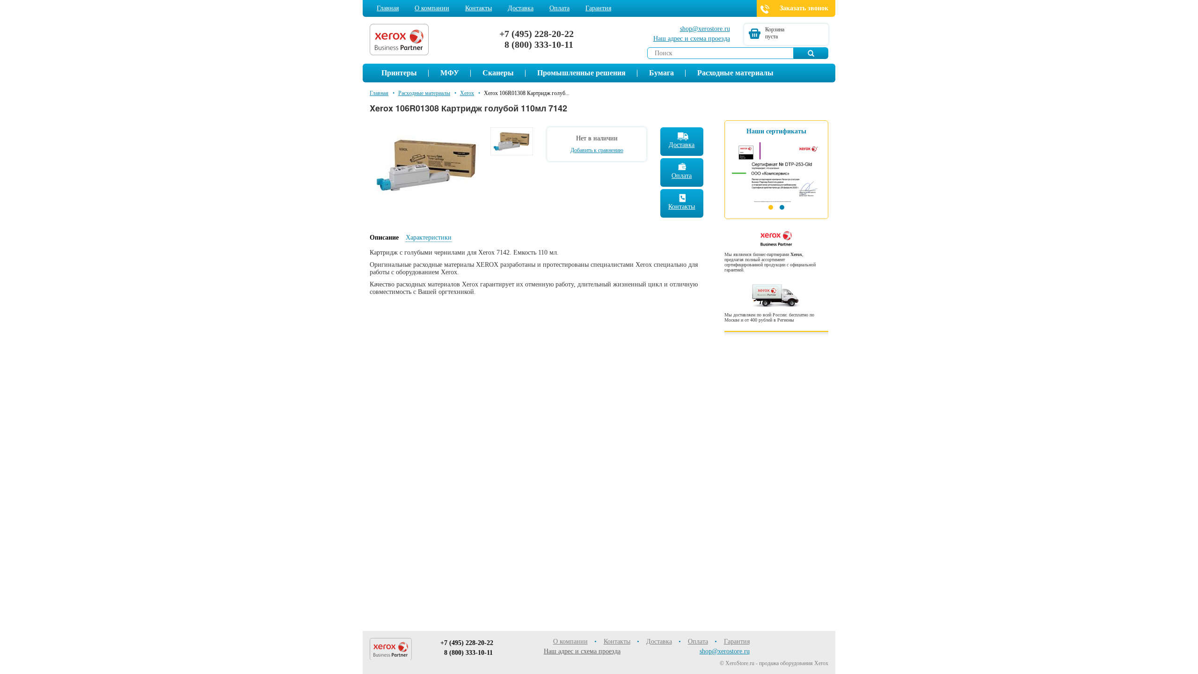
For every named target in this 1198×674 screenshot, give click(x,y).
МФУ (449, 73)
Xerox (467, 93)
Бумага (661, 73)
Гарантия (598, 8)
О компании (432, 8)
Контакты (478, 8)
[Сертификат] (776, 168)
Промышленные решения (581, 73)
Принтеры (399, 73)
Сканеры (498, 73)
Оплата (559, 8)
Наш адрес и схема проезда (582, 651)
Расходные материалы (735, 73)
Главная (388, 8)
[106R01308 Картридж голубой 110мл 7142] (426, 164)
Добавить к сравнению (596, 150)
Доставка (520, 8)
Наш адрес (691, 38)
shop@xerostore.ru (705, 28)
